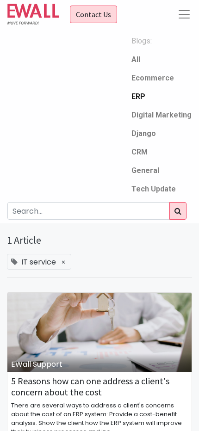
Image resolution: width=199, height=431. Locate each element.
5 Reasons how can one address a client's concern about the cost (90, 387)
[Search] (178, 211)
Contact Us (93, 14)
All (135, 59)
